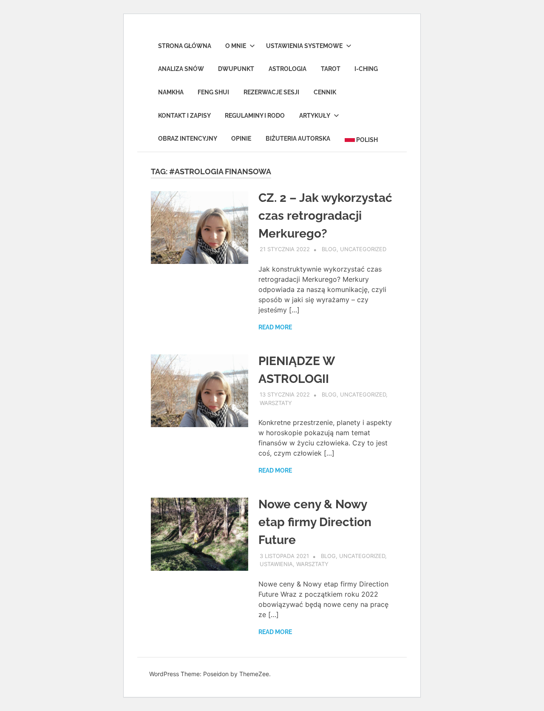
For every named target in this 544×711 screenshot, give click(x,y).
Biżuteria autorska (298, 138)
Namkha (171, 92)
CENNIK (325, 92)
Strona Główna (184, 45)
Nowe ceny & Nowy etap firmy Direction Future (314, 522)
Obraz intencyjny (187, 138)
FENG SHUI (213, 92)
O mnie (235, 45)
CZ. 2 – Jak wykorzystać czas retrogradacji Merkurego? (325, 216)
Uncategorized (363, 249)
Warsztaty (276, 402)
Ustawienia (276, 564)
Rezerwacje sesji (271, 92)
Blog (329, 249)
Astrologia (287, 68)
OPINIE (241, 138)
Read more (275, 327)
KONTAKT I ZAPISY (184, 115)
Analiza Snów (181, 68)
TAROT (330, 68)
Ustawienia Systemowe (304, 45)
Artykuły (314, 115)
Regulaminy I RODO (255, 115)
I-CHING (366, 68)
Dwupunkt (236, 68)
